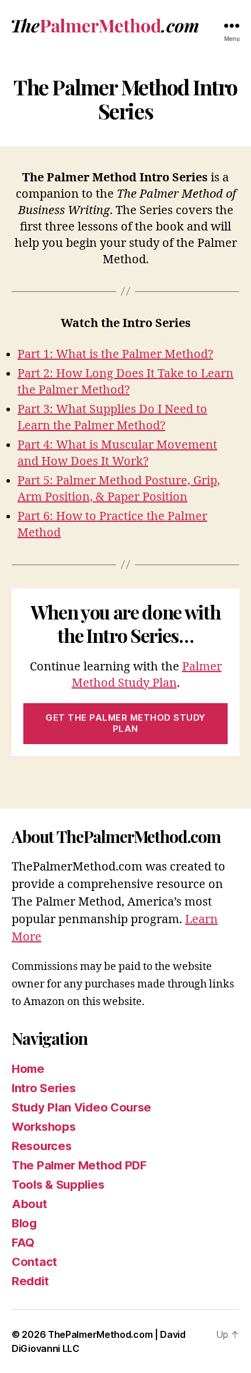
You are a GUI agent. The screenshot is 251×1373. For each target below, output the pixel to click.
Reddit (30, 1281)
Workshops (43, 1127)
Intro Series (43, 1088)
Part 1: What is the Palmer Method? (115, 354)
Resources (41, 1146)
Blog (24, 1223)
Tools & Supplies (58, 1185)
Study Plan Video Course (81, 1107)
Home (28, 1069)
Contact (34, 1262)
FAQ (23, 1243)
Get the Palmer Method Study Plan (125, 723)
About (29, 1204)
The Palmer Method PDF (79, 1165)
